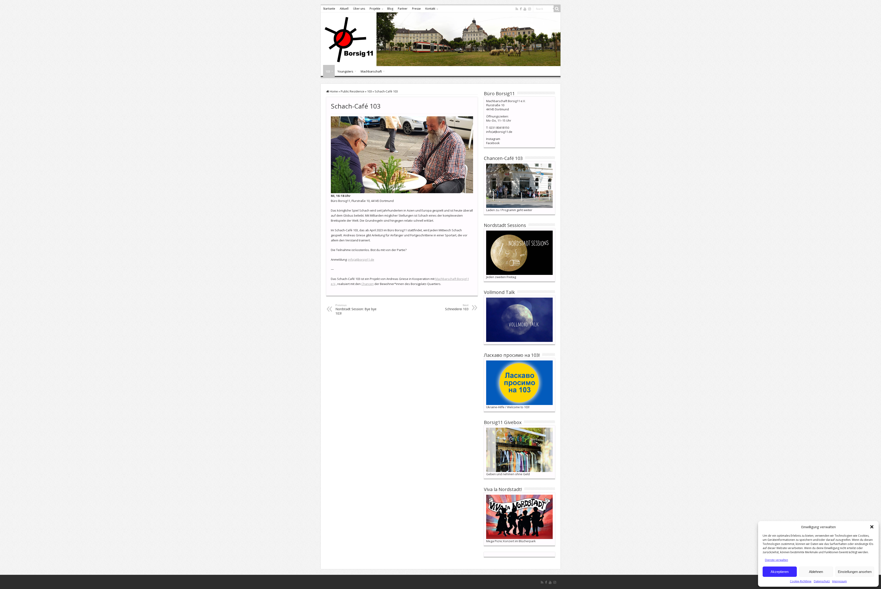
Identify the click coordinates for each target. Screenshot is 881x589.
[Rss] (517, 9)
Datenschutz (822, 581)
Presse (416, 9)
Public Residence (352, 91)
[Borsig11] (440, 39)
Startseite (329, 9)
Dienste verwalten (776, 560)
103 (327, 71)
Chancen (367, 284)
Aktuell (344, 9)
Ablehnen (816, 572)
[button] (872, 527)
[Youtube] (525, 9)
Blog (390, 9)
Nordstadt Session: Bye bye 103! (355, 309)
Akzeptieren (780, 572)
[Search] (557, 8)
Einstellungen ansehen (855, 572)
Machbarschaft (371, 71)
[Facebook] (520, 9)
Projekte (375, 9)
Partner (402, 9)
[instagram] (529, 9)
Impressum (839, 581)
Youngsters (345, 71)
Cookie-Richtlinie (800, 581)
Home (333, 91)
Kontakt (430, 9)
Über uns (359, 9)
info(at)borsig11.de (361, 259)
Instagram (493, 139)
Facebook (493, 143)
